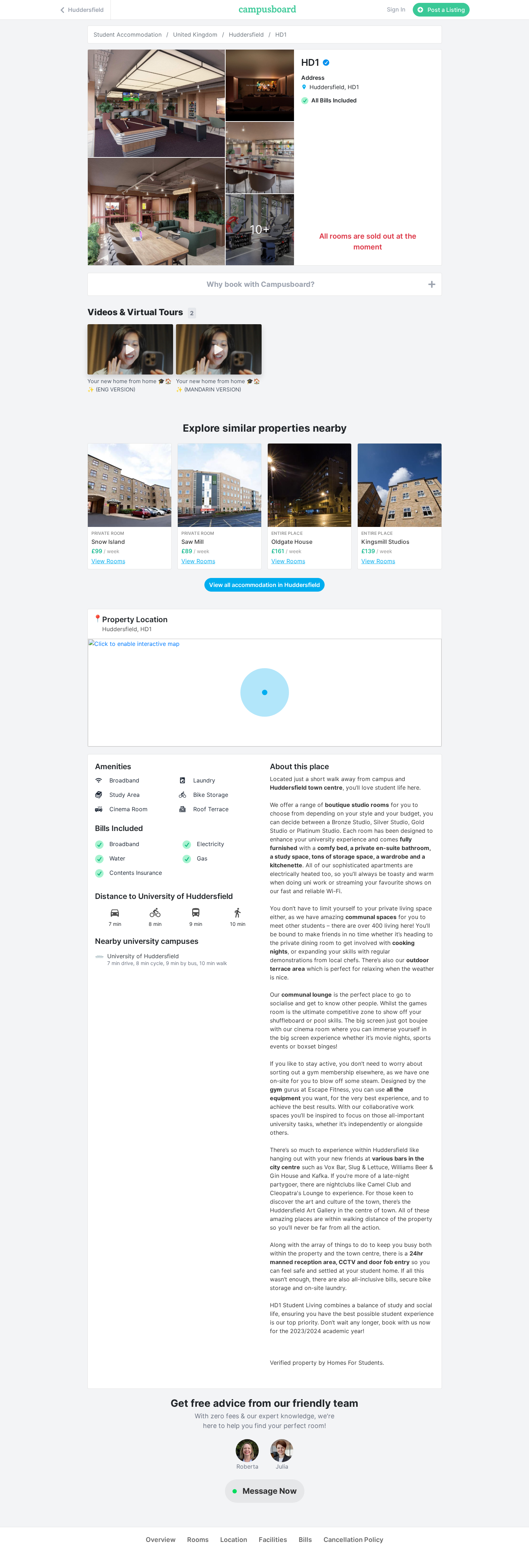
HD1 (280, 34)
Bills (305, 1539)
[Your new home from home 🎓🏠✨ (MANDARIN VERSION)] (219, 349)
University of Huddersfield (143, 956)
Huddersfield (246, 34)
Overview (161, 1539)
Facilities (273, 1539)
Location (233, 1539)
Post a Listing (445, 9)
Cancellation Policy (353, 1539)
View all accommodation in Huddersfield (264, 584)
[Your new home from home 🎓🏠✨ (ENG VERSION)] (130, 349)
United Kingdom (195, 34)
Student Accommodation (128, 34)
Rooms (198, 1539)
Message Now (270, 1491)
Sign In (396, 9)
